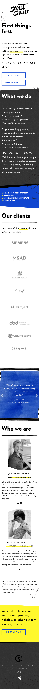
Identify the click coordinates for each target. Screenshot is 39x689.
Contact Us (13, 632)
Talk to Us (13, 75)
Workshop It (13, 82)
